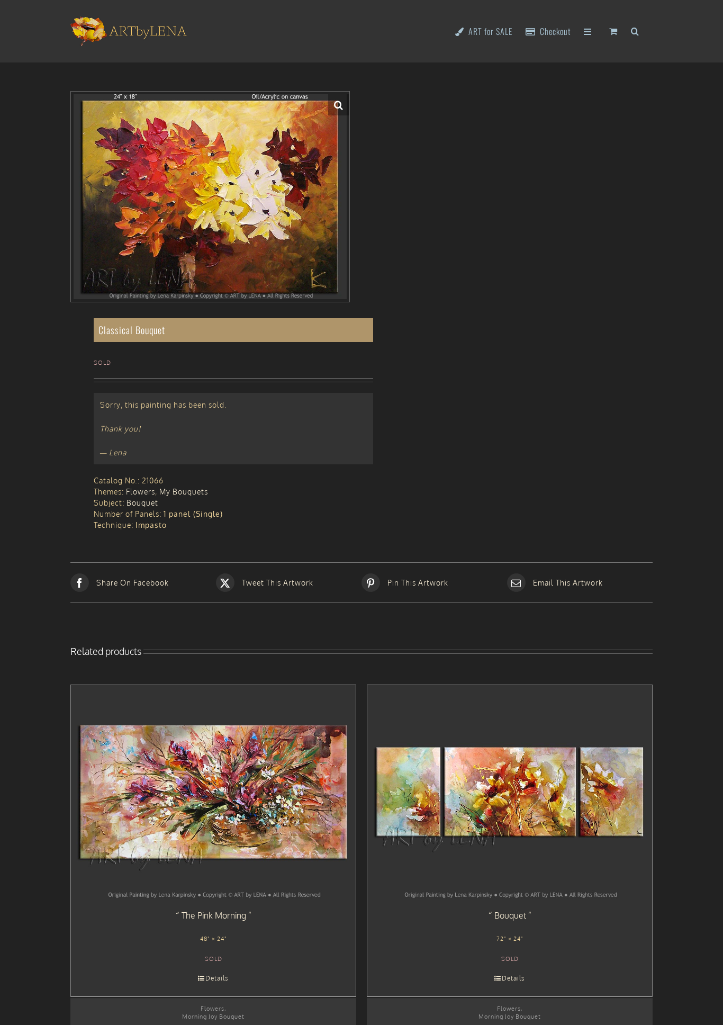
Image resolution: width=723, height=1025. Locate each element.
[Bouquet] (509, 792)
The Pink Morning (213, 915)
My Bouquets (183, 491)
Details (217, 978)
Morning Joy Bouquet (213, 1016)
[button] (635, 30)
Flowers (140, 491)
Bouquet (142, 502)
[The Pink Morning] (213, 792)
